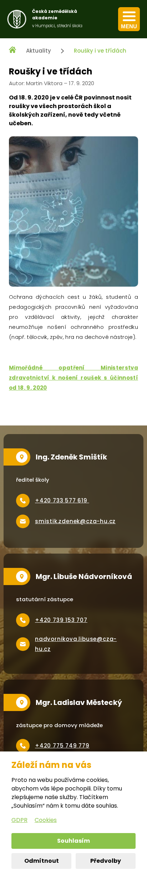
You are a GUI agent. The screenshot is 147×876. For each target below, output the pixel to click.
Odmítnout (41, 861)
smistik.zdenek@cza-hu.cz (75, 521)
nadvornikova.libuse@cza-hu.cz (76, 644)
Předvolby (105, 861)
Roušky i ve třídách (100, 50)
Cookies (46, 820)
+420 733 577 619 (62, 500)
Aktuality (38, 50)
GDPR (19, 820)
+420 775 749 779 (62, 745)
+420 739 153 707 (61, 620)
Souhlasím (73, 841)
